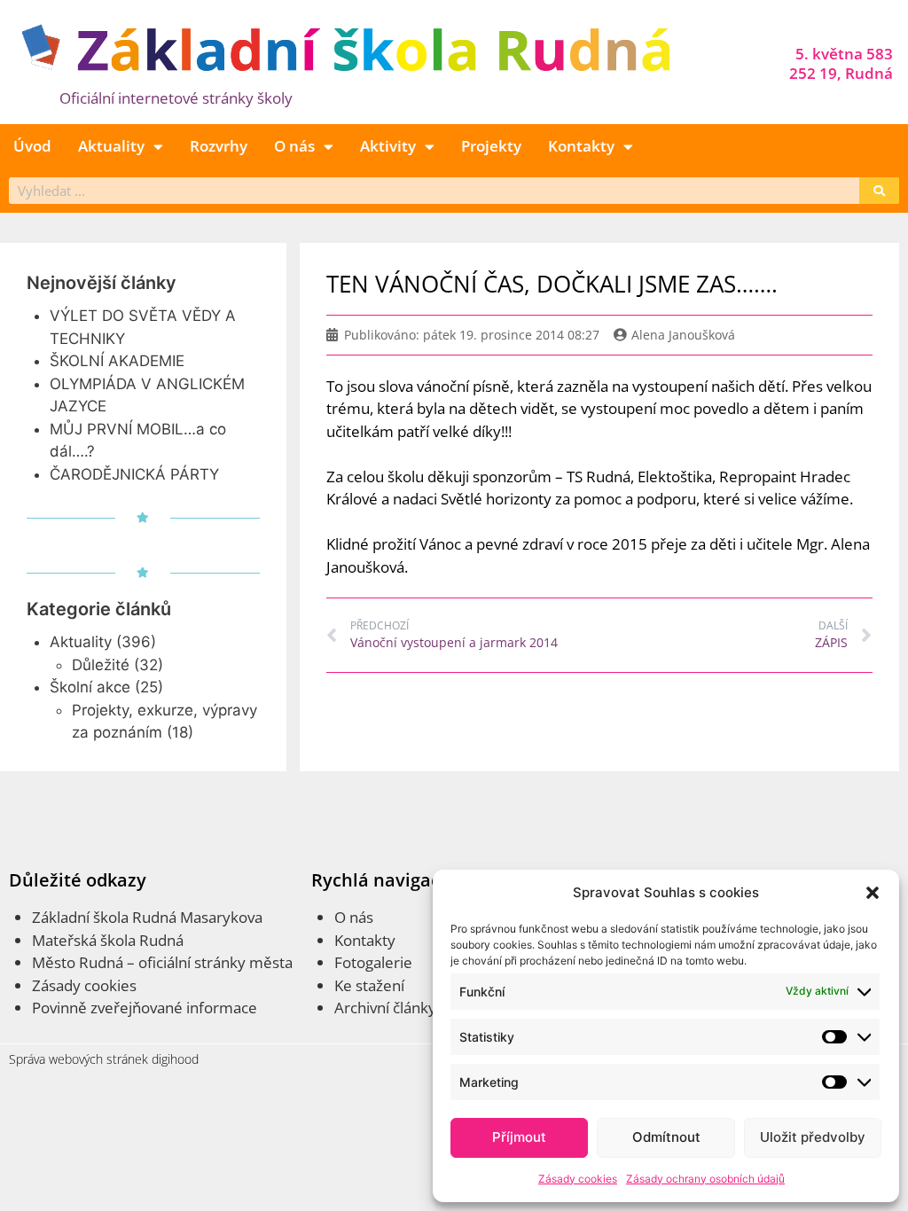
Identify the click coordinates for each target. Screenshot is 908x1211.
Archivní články (385, 1007)
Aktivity (388, 146)
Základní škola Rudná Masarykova (147, 917)
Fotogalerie (373, 962)
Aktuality (111, 146)
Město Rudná (77, 962)
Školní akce (90, 687)
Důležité (100, 665)
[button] (872, 893)
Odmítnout (666, 1137)
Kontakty (581, 146)
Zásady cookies (577, 1178)
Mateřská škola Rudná (108, 940)
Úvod (32, 146)
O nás (294, 146)
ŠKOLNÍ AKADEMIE (117, 361)
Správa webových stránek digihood (104, 1059)
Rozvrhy (218, 146)
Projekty (491, 146)
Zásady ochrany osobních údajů (705, 1178)
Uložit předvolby (812, 1137)
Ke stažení (369, 985)
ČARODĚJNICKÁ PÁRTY (134, 474)
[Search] (879, 190)
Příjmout (519, 1137)
